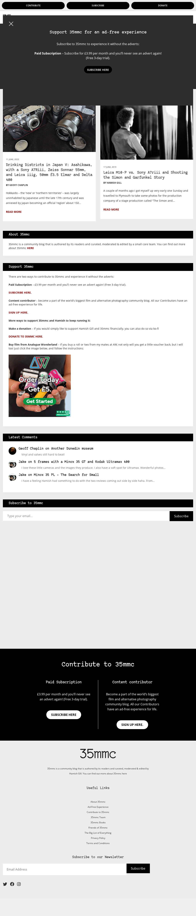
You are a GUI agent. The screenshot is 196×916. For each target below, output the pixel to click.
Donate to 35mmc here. (26, 336)
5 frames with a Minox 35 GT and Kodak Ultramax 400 (82, 462)
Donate (162, 5)
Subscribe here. (20, 292)
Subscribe (98, 5)
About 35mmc (98, 801)
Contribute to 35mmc (98, 812)
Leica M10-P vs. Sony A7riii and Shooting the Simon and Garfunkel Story (145, 175)
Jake (22, 462)
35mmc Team (98, 817)
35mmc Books (98, 822)
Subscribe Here (98, 70)
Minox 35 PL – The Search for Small (66, 475)
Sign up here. (18, 312)
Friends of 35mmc (98, 827)
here (30, 248)
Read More (14, 212)
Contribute (33, 5)
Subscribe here (63, 715)
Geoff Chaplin (31, 448)
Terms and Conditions (98, 843)
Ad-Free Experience (98, 807)
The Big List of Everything (98, 832)
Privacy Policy (98, 838)
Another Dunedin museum (72, 448)
